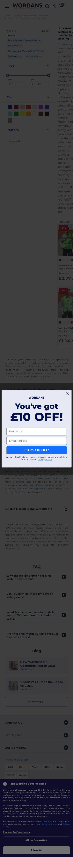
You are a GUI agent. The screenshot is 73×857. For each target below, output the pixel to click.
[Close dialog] (67, 393)
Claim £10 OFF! (36, 450)
